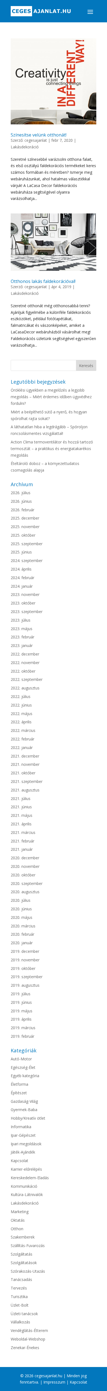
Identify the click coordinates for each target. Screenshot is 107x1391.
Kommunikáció (24, 1186)
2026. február (22, 509)
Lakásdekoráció (25, 146)
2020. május (21, 917)
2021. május (21, 815)
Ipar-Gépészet (23, 1135)
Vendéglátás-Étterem (29, 1330)
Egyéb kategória (25, 1075)
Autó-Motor (21, 1058)
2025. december (25, 518)
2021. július (20, 798)
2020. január (22, 942)
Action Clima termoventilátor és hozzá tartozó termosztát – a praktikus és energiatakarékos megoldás (52, 448)
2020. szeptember (27, 883)
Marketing (20, 1211)
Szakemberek (23, 1237)
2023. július (20, 620)
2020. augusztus (25, 891)
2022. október (23, 671)
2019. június (21, 1002)
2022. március (23, 730)
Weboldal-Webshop (28, 1339)
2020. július (20, 900)
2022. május (21, 713)
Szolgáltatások (24, 1262)
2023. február (22, 637)
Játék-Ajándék (23, 1152)
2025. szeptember (27, 543)
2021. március (23, 832)
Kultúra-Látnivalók (27, 1194)
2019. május (21, 1010)
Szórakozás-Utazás (28, 1271)
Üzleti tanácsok (24, 1313)
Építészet (19, 1092)
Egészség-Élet (23, 1067)
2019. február (22, 1036)
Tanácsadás (21, 1279)
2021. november (25, 764)
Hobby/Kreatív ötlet (28, 1118)
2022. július (20, 696)
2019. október (23, 968)
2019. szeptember (27, 976)
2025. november (25, 526)
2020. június (21, 908)
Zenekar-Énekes (25, 1347)
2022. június (21, 705)
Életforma (19, 1084)
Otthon (17, 1228)
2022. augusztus (25, 688)
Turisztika (19, 1296)
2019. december (25, 951)
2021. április (21, 823)
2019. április (21, 1019)
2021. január (22, 849)
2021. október (23, 772)
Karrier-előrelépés (26, 1169)
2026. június (21, 501)
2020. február (22, 934)
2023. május (21, 628)
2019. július (20, 993)
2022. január (22, 747)
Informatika (21, 1126)
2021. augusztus (25, 790)
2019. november (25, 959)
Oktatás (18, 1220)
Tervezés (19, 1288)
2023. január (22, 645)
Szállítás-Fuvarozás (28, 1245)
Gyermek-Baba (24, 1109)
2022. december (25, 654)
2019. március (23, 1027)
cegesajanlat (35, 140)
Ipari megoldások (26, 1143)
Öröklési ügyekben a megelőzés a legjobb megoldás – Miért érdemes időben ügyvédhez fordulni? (51, 396)
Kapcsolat (19, 1160)
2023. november (25, 594)
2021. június (21, 806)
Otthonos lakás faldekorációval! (43, 281)
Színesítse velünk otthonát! (38, 135)
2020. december (25, 857)
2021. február (22, 841)
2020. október (23, 875)
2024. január (22, 586)
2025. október (23, 535)
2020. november (25, 866)
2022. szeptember (27, 679)
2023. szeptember (27, 611)
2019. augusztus (25, 985)
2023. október (23, 603)
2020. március (23, 926)
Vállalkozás (20, 1322)
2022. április (21, 721)
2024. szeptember (27, 560)
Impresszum (54, 1382)
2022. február (22, 739)
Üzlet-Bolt (20, 1305)
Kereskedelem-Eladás (30, 1177)
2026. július (20, 492)
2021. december (25, 756)
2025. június (21, 552)
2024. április (21, 569)
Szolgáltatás (21, 1254)
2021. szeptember (27, 781)
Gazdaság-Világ (24, 1101)
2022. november (25, 662)
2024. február (22, 577)
